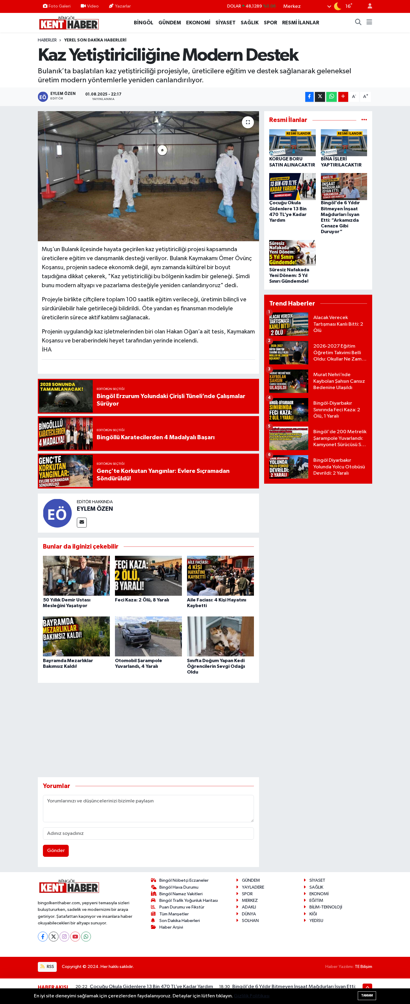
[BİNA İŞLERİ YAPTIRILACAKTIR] (344, 142)
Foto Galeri (60, 6)
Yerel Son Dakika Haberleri (95, 40)
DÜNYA (249, 914)
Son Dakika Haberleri (179, 920)
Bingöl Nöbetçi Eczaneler (184, 880)
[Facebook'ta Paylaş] (309, 97)
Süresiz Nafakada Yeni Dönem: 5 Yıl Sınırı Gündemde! (289, 275)
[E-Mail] (82, 523)
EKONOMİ (198, 22)
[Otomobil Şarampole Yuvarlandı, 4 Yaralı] (148, 636)
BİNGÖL (143, 22)
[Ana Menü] (369, 23)
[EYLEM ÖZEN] (57, 513)
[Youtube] (75, 937)
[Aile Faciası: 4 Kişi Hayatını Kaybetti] (220, 575)
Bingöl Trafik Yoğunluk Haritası (188, 900)
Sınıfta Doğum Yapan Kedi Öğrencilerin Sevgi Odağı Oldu (216, 666)
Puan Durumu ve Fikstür (181, 907)
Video (93, 6)
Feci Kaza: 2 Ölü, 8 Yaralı (142, 600)
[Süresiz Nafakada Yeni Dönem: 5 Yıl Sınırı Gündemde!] (292, 253)
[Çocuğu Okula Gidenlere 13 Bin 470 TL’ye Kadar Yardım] (292, 186)
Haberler (47, 40)
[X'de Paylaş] (320, 97)
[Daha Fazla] (343, 97)
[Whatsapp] (86, 937)
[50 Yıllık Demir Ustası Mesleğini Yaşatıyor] (76, 575)
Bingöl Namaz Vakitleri (181, 894)
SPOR (270, 22)
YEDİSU (316, 920)
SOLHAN (250, 920)
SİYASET (226, 22)
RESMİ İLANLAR (300, 22)
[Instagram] (64, 937)
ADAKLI (249, 907)
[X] (54, 937)
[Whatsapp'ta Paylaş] (331, 97)
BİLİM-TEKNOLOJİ (325, 907)
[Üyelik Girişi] (367, 6)
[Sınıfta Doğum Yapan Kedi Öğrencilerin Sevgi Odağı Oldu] (220, 636)
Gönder (56, 850)
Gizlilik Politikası (252, 996)
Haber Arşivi (171, 927)
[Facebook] (43, 937)
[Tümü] (364, 120)
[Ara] (358, 23)
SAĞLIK (250, 22)
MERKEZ (250, 900)
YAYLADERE (253, 887)
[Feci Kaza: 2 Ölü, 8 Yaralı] (148, 575)
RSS (50, 966)
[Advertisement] (148, 730)
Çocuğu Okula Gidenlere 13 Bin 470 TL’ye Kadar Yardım (151, 986)
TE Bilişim (363, 966)
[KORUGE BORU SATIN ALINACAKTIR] (292, 142)
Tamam (367, 995)
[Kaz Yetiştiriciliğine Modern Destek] (148, 176)
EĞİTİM (316, 900)
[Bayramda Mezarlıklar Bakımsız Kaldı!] (76, 636)
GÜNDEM (169, 22)
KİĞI (313, 914)
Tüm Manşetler (174, 914)
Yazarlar (123, 6)
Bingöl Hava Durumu (178, 887)
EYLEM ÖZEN (95, 509)
